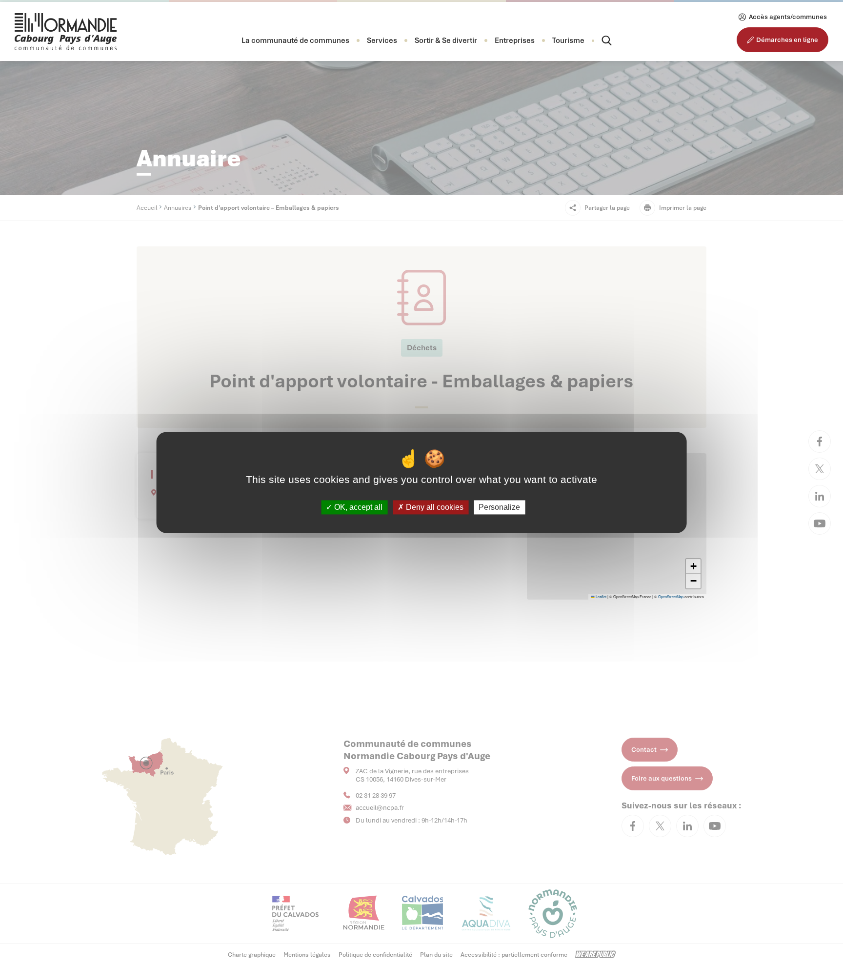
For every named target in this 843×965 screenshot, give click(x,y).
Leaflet (600, 596)
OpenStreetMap (670, 596)
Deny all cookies (433, 507)
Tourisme (568, 40)
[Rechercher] (598, 40)
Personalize (499, 507)
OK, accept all (357, 507)
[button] (295, 40)
